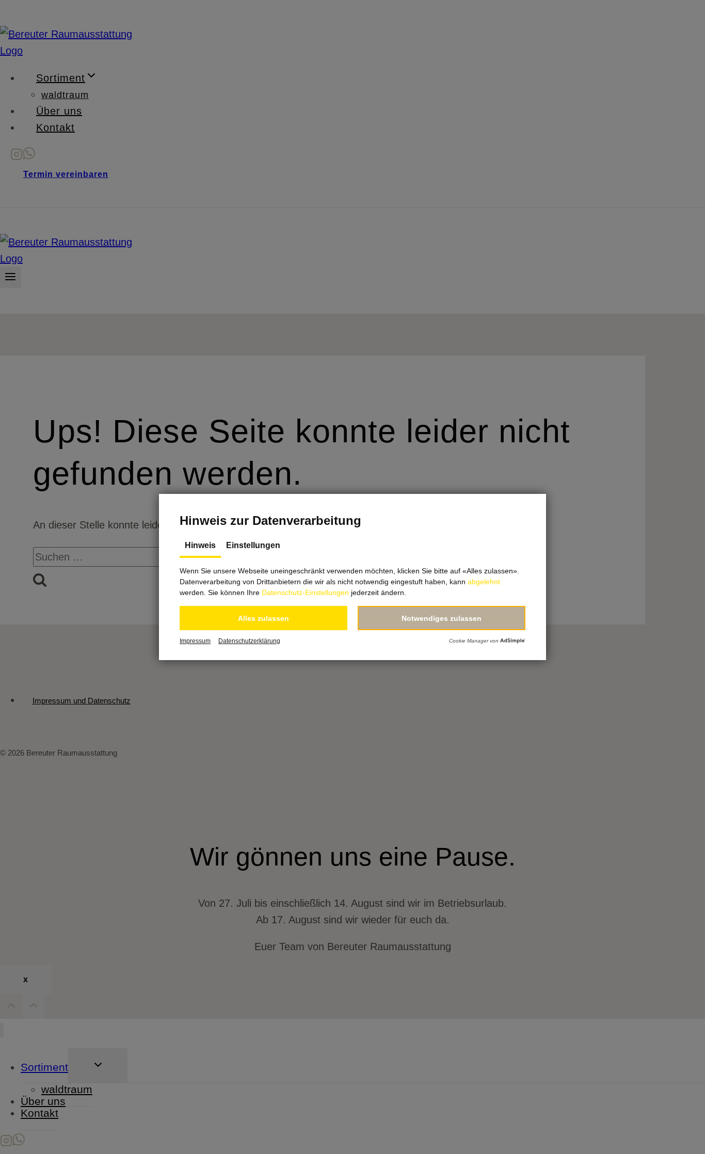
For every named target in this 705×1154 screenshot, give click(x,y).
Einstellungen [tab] (253, 545)
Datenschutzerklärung (249, 641)
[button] (263, 618)
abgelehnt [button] (484, 582)
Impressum (195, 641)
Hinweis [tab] (200, 545)
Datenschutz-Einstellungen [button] (305, 592)
